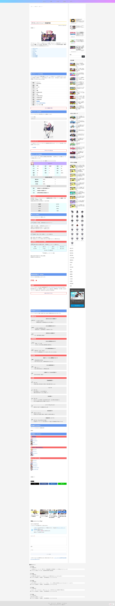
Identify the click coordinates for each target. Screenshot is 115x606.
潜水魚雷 (71, 267)
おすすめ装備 (35, 55)
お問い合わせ (59, 603)
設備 (71, 285)
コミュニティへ (77, 305)
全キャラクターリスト (49, 293)
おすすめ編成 (35, 56)
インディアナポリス (58, 287)
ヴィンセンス (34, 440)
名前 (31, 546)
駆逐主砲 (71, 250)
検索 (70, 54)
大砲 (71, 269)
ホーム (49, 603)
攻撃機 (71, 276)
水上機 (71, 278)
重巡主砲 (71, 255)
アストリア (34, 449)
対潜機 (71, 281)
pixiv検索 (34, 147)
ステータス (35, 51)
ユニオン (33, 481)
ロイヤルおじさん (64, 603)
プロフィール (35, 48)
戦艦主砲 (71, 260)
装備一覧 (71, 248)
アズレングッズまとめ (49, 150)
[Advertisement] (49, 14)
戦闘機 (71, 271)
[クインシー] (49, 130)
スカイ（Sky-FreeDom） (37, 447)
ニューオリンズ (35, 469)
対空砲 (71, 262)
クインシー (34, 438)
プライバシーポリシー (60, 527)
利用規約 (35, 529)
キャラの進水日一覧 (48, 108)
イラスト (34, 49)
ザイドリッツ (34, 444)
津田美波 (38, 101)
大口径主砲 (72, 257)
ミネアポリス (34, 465)
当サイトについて (53, 603)
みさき (33, 442)
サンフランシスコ (35, 467)
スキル (34, 52)
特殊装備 (71, 283)
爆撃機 (71, 274)
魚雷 (71, 264)
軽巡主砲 (71, 253)
